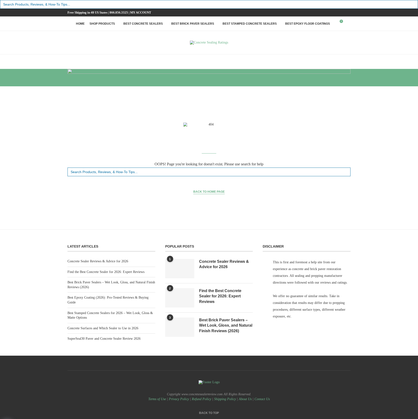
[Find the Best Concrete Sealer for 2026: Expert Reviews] (179, 298)
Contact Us (262, 399)
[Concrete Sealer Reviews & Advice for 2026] (179, 268)
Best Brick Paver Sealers (192, 23)
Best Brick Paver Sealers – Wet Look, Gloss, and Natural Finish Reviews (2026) (225, 325)
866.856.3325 (119, 12)
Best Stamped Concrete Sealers (250, 23)
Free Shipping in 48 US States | (88, 12)
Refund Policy (201, 399)
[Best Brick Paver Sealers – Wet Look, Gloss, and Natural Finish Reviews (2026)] (179, 327)
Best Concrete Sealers (143, 23)
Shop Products (102, 23)
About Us (245, 399)
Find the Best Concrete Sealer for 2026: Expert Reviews (105, 272)
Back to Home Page (209, 191)
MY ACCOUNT (140, 12)
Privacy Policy (179, 399)
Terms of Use (157, 399)
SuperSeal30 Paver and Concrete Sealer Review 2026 (104, 338)
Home (80, 23)
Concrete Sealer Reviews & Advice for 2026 (97, 261)
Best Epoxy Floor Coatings (307, 23)
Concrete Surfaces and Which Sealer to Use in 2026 (102, 328)
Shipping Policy (225, 399)
